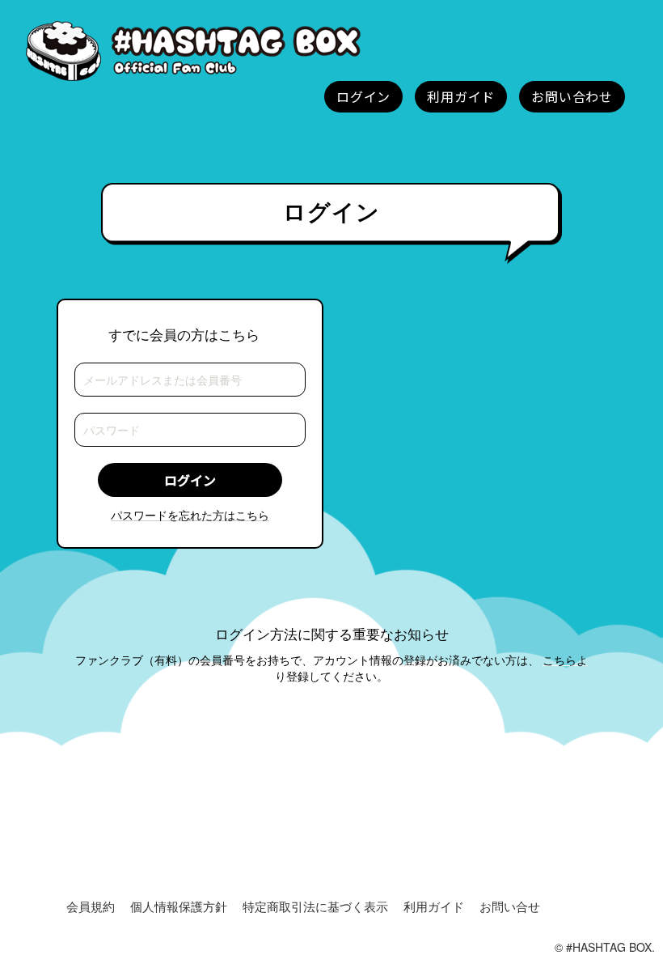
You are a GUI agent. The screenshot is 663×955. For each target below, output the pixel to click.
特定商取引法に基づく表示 (315, 906)
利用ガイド (433, 906)
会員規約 (90, 906)
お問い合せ (509, 906)
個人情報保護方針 (178, 906)
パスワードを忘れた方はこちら (190, 515)
